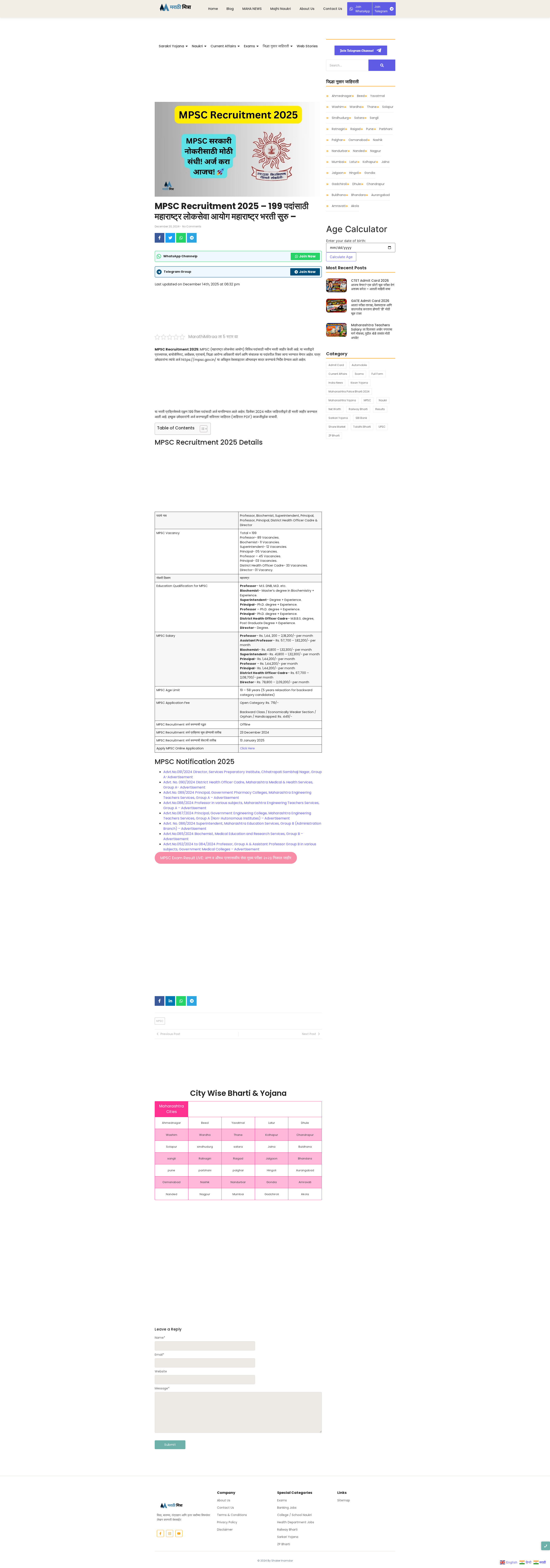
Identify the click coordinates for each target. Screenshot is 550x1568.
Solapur (387, 107)
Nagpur (375, 151)
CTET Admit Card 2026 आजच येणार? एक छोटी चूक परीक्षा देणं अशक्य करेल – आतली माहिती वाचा (372, 285)
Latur (353, 162)
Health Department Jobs (295, 1522)
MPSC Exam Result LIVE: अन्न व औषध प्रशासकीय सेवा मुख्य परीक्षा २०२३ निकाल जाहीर (225, 858)
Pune (370, 129)
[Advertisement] (238, 76)
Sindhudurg (340, 118)
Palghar (337, 140)
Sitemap (343, 1500)
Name (160, 1337)
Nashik (377, 140)
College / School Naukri (294, 1515)
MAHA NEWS (252, 8)
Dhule (356, 184)
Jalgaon (338, 173)
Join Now (307, 256)
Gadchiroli (339, 184)
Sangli (374, 118)
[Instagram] (169, 1533)
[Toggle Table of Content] (201, 428)
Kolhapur (369, 162)
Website (161, 1371)
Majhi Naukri (280, 8)
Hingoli (354, 173)
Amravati (338, 206)
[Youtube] (178, 1533)
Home (213, 8)
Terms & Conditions (232, 1515)
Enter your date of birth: (346, 240)
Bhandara (358, 195)
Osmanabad (357, 140)
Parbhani (385, 129)
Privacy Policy (227, 1522)
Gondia (369, 173)
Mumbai (338, 162)
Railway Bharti (287, 1529)
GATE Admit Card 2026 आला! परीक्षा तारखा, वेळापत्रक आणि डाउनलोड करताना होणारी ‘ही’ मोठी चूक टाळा (371, 307)
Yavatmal (377, 96)
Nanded (359, 151)
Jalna (385, 162)
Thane (372, 107)
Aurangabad (380, 195)
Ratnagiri (338, 129)
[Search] (381, 65)
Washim (338, 107)
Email (159, 1354)
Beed (361, 96)
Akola (355, 206)
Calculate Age (341, 257)
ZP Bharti (283, 1544)
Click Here (247, 748)
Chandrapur (376, 184)
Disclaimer (225, 1529)
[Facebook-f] (160, 1533)
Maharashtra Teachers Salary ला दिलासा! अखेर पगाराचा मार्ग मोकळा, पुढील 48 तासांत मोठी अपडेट (371, 331)
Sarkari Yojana (287, 1537)
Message (162, 1388)
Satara (359, 118)
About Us (307, 8)
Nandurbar (339, 151)
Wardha (355, 107)
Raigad (355, 129)
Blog (230, 8)
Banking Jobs (286, 1507)
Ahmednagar (341, 96)
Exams (282, 1500)
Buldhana (339, 195)
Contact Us (332, 8)
